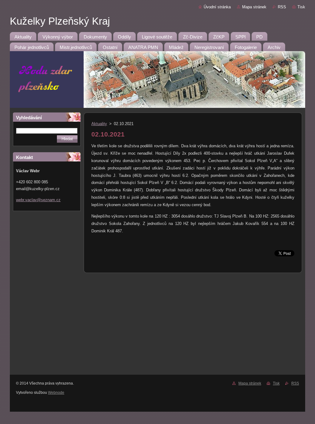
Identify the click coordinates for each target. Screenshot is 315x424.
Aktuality (99, 123)
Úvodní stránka (217, 7)
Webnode (56, 392)
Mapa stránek (254, 7)
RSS (282, 7)
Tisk (301, 7)
